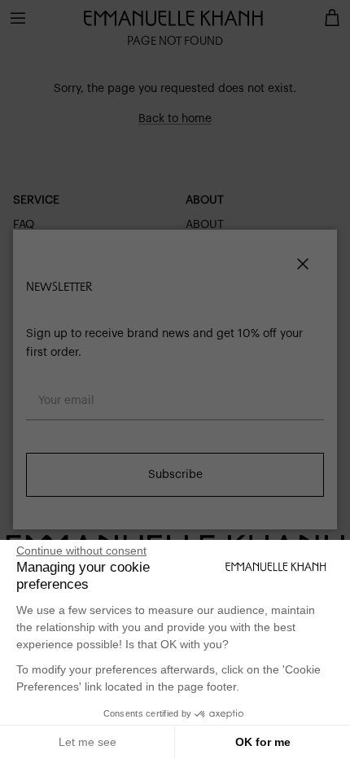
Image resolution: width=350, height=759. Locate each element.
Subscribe (175, 474)
